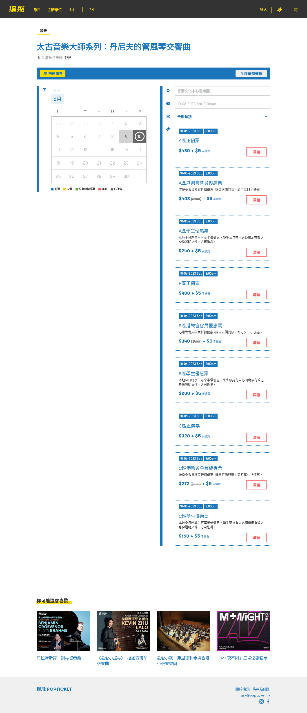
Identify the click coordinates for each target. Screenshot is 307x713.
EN (91, 9)
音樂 (43, 30)
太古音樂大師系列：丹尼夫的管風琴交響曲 (113, 47)
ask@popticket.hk (255, 695)
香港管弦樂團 (52, 57)
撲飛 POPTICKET (54, 689)
